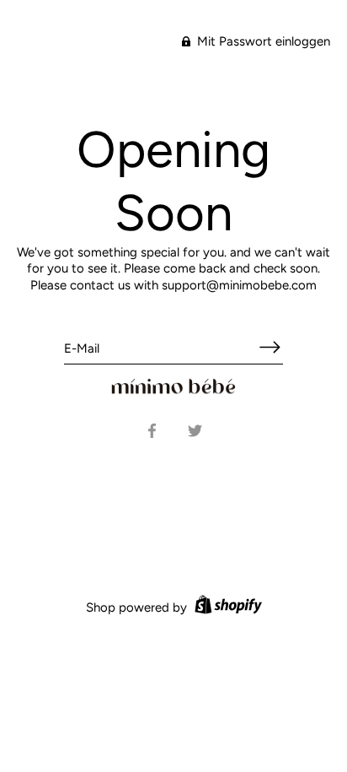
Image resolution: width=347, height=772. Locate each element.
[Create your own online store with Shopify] (226, 607)
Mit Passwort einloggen (262, 41)
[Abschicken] (269, 347)
